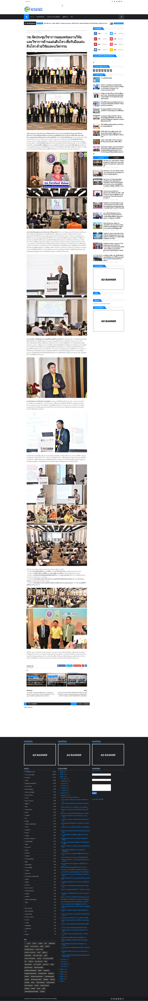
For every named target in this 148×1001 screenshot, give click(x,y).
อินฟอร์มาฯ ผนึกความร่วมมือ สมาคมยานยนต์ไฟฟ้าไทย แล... (75, 846)
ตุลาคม (63, 783)
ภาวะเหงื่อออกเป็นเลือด (106, 78)
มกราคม (63, 966)
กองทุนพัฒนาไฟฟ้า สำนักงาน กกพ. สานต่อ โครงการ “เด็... (74, 952)
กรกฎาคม (64, 790)
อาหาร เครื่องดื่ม (28, 867)
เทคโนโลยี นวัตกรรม (29, 891)
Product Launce (29, 917)
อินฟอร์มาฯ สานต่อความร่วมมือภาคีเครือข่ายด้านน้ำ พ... (74, 810)
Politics (27, 920)
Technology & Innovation (32, 876)
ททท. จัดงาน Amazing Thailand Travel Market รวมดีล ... (75, 843)
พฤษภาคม (64, 795)
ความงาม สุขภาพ (28, 809)
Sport (26, 812)
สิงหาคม (63, 788)
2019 (61, 979)
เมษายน (63, 959)
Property (27, 856)
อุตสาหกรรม (27, 873)
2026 (61, 772)
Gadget (27, 879)
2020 (61, 976)
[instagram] (119, 1)
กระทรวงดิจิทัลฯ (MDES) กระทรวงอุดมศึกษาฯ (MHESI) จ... (73, 850)
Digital (27, 850)
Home (28, 30)
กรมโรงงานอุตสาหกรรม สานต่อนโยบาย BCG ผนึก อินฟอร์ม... (75, 914)
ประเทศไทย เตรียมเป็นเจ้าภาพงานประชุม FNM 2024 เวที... (75, 882)
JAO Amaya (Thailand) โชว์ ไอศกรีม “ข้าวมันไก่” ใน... (75, 824)
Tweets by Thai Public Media (101, 303)
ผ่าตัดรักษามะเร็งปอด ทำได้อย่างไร (70, 797)
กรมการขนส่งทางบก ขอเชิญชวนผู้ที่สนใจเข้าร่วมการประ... (75, 854)
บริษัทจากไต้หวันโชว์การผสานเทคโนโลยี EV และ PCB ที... (75, 878)
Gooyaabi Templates (51, 998)
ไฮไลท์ (26, 780)
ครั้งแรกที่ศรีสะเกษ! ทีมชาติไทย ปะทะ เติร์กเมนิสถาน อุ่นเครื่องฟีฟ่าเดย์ (112, 125)
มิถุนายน (63, 793)
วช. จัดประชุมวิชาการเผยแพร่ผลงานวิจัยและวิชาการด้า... (74, 930)
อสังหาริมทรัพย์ (28, 864)
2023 (61, 969)
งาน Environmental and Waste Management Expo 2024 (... (75, 955)
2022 (61, 972)
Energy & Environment (31, 899)
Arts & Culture (29, 888)
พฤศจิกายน (64, 781)
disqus (80, 704)
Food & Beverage (29, 859)
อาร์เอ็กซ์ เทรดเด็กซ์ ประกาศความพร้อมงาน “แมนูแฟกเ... (74, 816)
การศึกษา (27, 870)
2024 (61, 777)
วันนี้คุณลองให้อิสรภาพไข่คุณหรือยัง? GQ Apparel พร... (74, 940)
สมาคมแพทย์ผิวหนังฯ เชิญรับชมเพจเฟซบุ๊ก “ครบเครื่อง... (73, 944)
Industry (27, 853)
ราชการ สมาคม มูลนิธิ (35, 30)
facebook (86, 704)
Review (27, 934)
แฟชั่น (26, 902)
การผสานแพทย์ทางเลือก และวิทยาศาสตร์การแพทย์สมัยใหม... (75, 907)
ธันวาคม (63, 779)
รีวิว (72, 17)
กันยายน (63, 786)
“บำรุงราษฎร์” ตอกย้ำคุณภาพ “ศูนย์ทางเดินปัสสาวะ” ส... (75, 800)
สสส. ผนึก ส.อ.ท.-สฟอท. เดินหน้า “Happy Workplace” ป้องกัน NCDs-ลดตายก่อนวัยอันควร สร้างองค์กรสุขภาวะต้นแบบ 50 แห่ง (35, 681)
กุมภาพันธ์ (64, 964)
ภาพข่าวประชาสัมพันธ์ (53, 17)
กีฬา (26, 818)
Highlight (27, 777)
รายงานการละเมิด (97, 799)
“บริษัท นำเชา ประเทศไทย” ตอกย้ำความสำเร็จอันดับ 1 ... (75, 827)
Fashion (27, 896)
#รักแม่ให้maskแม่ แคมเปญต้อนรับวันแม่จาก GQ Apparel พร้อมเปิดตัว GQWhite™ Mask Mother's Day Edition (112, 103)
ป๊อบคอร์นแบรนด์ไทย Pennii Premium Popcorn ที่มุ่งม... (75, 831)
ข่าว (31, 17)
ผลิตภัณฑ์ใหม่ (40, 17)
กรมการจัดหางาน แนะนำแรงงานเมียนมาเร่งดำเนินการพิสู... (75, 875)
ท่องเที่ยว (27, 821)
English (28, 1)
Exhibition (27, 830)
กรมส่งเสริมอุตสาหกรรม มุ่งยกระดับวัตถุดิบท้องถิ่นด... (75, 857)
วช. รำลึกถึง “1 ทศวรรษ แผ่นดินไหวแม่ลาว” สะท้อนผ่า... (74, 934)
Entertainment (29, 841)
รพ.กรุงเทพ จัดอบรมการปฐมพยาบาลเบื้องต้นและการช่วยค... (74, 864)
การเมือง (27, 923)
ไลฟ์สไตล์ (27, 893)
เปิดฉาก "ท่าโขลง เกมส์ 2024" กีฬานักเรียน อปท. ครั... (75, 897)
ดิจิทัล (26, 862)
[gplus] (121, 1)
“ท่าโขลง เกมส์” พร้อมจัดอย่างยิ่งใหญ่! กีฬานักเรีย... (74, 928)
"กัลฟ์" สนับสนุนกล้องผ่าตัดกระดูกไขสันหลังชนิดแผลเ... (75, 804)
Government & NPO (73, 23)
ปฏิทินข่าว (65, 17)
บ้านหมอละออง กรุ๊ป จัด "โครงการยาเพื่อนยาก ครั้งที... (75, 918)
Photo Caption (29, 795)
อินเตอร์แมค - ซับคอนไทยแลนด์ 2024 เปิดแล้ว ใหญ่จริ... (74, 886)
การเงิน (26, 827)
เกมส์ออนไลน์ (28, 928)
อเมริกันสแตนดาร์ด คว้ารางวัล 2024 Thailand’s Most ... (74, 839)
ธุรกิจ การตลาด (28, 786)
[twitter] (114, 1)
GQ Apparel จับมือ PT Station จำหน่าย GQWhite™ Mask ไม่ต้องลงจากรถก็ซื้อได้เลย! (112, 110)
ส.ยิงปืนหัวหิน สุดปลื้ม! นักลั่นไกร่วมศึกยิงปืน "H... (74, 937)
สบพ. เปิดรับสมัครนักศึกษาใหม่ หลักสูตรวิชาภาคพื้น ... (75, 902)
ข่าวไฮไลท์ (100, 157)
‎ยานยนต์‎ (27, 835)
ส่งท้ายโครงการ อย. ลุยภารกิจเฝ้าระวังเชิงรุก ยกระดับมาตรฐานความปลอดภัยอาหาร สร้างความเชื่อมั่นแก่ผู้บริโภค (106, 23)
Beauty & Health (29, 801)
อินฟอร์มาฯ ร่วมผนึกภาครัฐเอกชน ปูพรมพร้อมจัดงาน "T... (74, 910)
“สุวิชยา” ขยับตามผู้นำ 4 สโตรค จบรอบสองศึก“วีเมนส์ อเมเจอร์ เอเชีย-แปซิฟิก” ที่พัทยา (111, 140)
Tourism (27, 815)
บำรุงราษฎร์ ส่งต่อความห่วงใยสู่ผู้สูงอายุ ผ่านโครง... (74, 904)
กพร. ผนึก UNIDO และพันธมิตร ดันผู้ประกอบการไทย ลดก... (74, 835)
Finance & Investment (30, 824)
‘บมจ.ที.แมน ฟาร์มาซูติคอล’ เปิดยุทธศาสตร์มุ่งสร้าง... (75, 869)
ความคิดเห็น (116, 157)
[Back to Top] (123, 999)
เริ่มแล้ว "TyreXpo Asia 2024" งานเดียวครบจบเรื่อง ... (75, 890)
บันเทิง (26, 844)
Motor (27, 833)
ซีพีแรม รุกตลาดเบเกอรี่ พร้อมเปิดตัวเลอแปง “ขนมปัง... (75, 813)
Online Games (28, 914)
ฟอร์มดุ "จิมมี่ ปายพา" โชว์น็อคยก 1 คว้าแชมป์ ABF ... (75, 807)
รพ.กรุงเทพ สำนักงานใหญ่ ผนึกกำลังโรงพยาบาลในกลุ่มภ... (75, 948)
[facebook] (112, 1)
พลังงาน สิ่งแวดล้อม (29, 911)
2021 (61, 974)
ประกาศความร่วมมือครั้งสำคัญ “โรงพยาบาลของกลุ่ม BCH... (75, 894)
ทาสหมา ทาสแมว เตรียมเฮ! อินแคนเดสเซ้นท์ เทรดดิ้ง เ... (75, 924)
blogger (73, 704)
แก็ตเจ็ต (26, 882)
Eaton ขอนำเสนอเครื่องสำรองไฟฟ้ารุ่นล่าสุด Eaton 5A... (75, 920)
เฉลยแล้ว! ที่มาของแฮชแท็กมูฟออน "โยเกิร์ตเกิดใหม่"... (75, 872)
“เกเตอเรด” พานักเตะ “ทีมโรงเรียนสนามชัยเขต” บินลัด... (75, 820)
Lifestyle (27, 885)
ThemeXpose (33, 998)
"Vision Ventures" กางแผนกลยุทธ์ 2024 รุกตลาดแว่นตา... (75, 860)
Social (27, 798)
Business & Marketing (30, 783)
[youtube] (117, 1)
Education (28, 847)
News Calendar (29, 789)
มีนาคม (63, 962)
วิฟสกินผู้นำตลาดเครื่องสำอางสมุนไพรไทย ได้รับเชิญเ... (75, 899)
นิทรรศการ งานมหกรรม (30, 838)
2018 (61, 981)
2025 (61, 774)
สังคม (26, 806)
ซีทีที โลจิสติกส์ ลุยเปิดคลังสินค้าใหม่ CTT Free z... (74, 867)
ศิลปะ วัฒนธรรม (28, 908)
